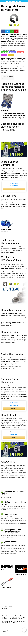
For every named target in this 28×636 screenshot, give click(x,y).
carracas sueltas (18, 202)
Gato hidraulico (14, 405)
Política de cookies (6, 603)
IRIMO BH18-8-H (14, 185)
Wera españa (4, 54)
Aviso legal (4, 608)
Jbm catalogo (10, 54)
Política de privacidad (7, 606)
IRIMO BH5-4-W (14, 434)
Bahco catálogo (12, 52)
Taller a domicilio (5, 52)
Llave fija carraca (20, 52)
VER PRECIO (14, 189)
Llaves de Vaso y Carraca (13, 1)
